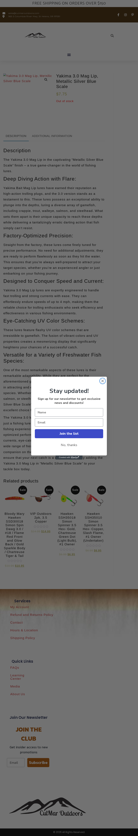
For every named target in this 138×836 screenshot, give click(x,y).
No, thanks (69, 445)
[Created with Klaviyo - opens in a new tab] (69, 457)
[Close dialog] (103, 381)
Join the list (69, 433)
